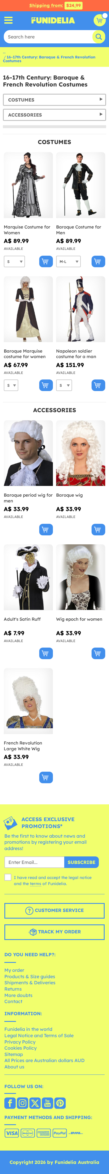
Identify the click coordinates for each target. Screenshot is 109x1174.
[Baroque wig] (80, 453)
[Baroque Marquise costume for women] (28, 309)
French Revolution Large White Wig (23, 745)
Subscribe (81, 862)
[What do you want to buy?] (8, 20)
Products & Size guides (29, 976)
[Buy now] (46, 261)
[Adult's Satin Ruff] (28, 577)
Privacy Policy (19, 1042)
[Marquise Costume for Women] (28, 185)
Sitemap (13, 1054)
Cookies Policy (20, 1048)
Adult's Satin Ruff (22, 619)
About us (14, 1067)
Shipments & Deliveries (30, 982)
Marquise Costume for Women (27, 229)
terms (35, 883)
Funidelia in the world (28, 1029)
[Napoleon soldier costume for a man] (80, 309)
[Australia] (10, 1103)
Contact (13, 1001)
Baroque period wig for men (28, 498)
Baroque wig (69, 495)
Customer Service (58, 910)
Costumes (21, 100)
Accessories (25, 115)
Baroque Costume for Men (78, 229)
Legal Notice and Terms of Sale (39, 1035)
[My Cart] (100, 20)
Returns (13, 989)
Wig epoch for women (79, 619)
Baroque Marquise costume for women (25, 354)
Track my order (59, 932)
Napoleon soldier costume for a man (76, 354)
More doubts (18, 995)
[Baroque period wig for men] (28, 453)
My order (14, 970)
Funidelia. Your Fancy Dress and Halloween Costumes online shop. (53, 20)
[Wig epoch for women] (80, 577)
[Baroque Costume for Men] (80, 185)
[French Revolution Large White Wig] (28, 701)
